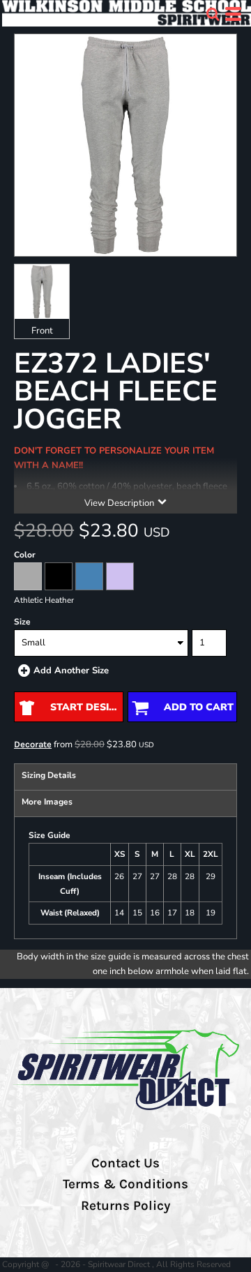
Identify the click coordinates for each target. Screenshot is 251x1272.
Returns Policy (125, 1205)
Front (42, 330)
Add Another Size (71, 670)
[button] (213, 14)
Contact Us (125, 1163)
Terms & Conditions (125, 1184)
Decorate (33, 744)
